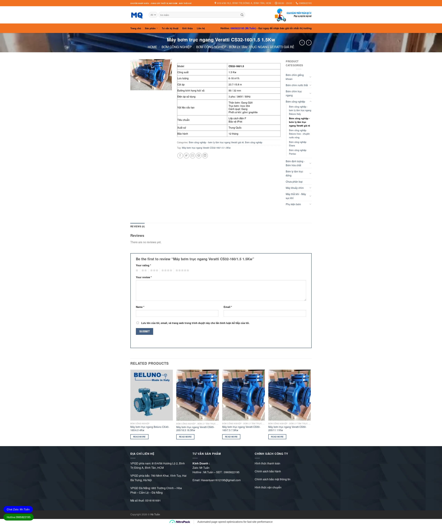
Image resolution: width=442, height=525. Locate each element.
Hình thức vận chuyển (268, 487)
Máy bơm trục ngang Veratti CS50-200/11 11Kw (287, 428)
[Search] (242, 15)
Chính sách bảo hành (268, 471)
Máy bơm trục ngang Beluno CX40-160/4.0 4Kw (149, 428)
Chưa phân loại (294, 181)
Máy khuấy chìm (295, 187)
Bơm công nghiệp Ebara (297, 143)
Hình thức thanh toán (267, 463)
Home (152, 47)
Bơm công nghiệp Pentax (297, 151)
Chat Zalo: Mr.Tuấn (18, 509)
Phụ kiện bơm (293, 204)
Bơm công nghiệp (177, 47)
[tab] (137, 226)
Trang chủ (135, 28)
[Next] (310, 407)
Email (228, 307)
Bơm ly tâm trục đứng (294, 173)
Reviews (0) (137, 226)
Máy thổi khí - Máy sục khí (296, 196)
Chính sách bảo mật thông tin (272, 479)
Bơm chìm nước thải (297, 85)
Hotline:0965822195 (18, 517)
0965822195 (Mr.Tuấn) (243, 28)
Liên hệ (201, 28)
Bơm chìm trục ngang (294, 93)
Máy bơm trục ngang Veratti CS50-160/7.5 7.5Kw (241, 428)
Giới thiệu (187, 28)
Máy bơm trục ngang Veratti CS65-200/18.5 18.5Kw (195, 428)
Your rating (143, 265)
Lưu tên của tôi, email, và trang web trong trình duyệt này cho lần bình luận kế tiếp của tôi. (195, 323)
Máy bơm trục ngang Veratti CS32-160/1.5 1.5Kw (206, 147)
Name (140, 307)
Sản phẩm (150, 28)
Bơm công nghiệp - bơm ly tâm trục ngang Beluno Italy (300, 110)
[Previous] (130, 407)
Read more (139, 436)
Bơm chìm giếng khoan (295, 77)
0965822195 (231, 472)
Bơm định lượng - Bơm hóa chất (295, 163)
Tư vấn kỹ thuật (170, 28)
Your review (144, 277)
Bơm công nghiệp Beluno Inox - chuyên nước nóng (299, 134)
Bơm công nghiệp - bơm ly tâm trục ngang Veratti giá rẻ (245, 47)
